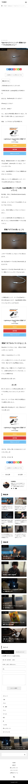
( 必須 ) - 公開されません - (9, 664)
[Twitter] (11, 488)
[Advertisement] (14, 22)
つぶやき (5, 562)
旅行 (4, 717)
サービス (5, 714)
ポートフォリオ (6, 732)
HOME (14, 762)
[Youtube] (16, 488)
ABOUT (14, 765)
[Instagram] (13, 488)
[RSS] (14, 777)
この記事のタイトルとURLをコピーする (14, 74)
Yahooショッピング (14, 153)
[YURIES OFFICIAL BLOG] (4, 2)
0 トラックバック (20, 652)
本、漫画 (5, 612)
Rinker (17, 141)
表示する (7, 81)
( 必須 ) (9, 659)
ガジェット (4, 49)
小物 (4, 699)
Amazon (15, 145)
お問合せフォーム (14, 772)
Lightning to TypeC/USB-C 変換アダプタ (15, 139)
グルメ (4, 703)
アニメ (4, 710)
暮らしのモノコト (7, 728)
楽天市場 (15, 149)
